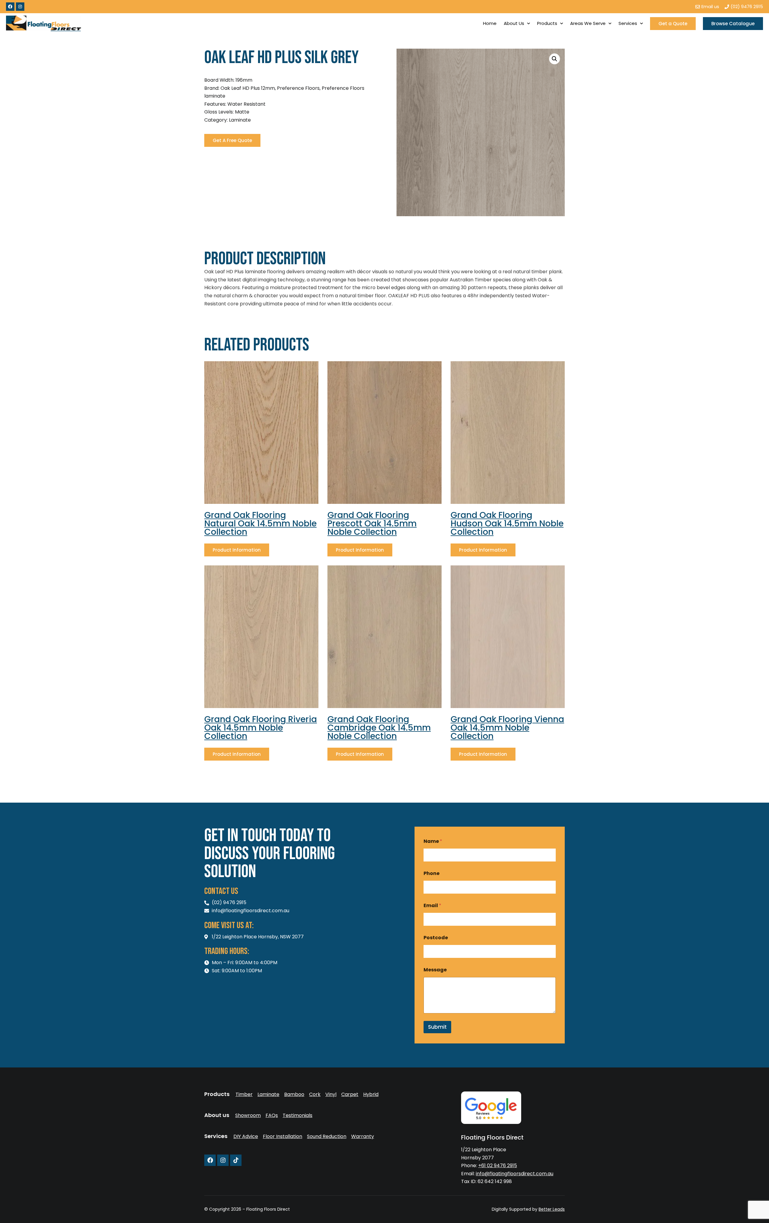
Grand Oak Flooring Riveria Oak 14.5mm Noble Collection (260, 727)
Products (547, 23)
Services (628, 23)
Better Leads (552, 1209)
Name (433, 841)
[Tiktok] (236, 1160)
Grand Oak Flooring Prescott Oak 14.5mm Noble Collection (372, 523)
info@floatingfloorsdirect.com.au (514, 1173)
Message (435, 970)
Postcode (436, 937)
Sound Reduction (326, 1137)
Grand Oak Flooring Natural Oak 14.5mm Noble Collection (260, 523)
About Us (514, 23)
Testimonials (297, 1116)
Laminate (268, 1094)
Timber (244, 1094)
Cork (315, 1094)
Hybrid (370, 1094)
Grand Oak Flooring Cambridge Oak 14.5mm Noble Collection (379, 727)
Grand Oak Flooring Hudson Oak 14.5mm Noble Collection (507, 523)
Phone (431, 873)
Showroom (248, 1116)
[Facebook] (10, 6)
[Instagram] (20, 6)
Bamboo (294, 1094)
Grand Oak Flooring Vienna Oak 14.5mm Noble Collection (507, 727)
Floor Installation (282, 1137)
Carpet (349, 1094)
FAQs (272, 1116)
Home (490, 23)
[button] (554, 58)
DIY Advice (245, 1137)
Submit (437, 1027)
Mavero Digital (498, 1213)
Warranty (362, 1137)
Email (432, 905)
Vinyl (330, 1094)
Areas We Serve (588, 23)
